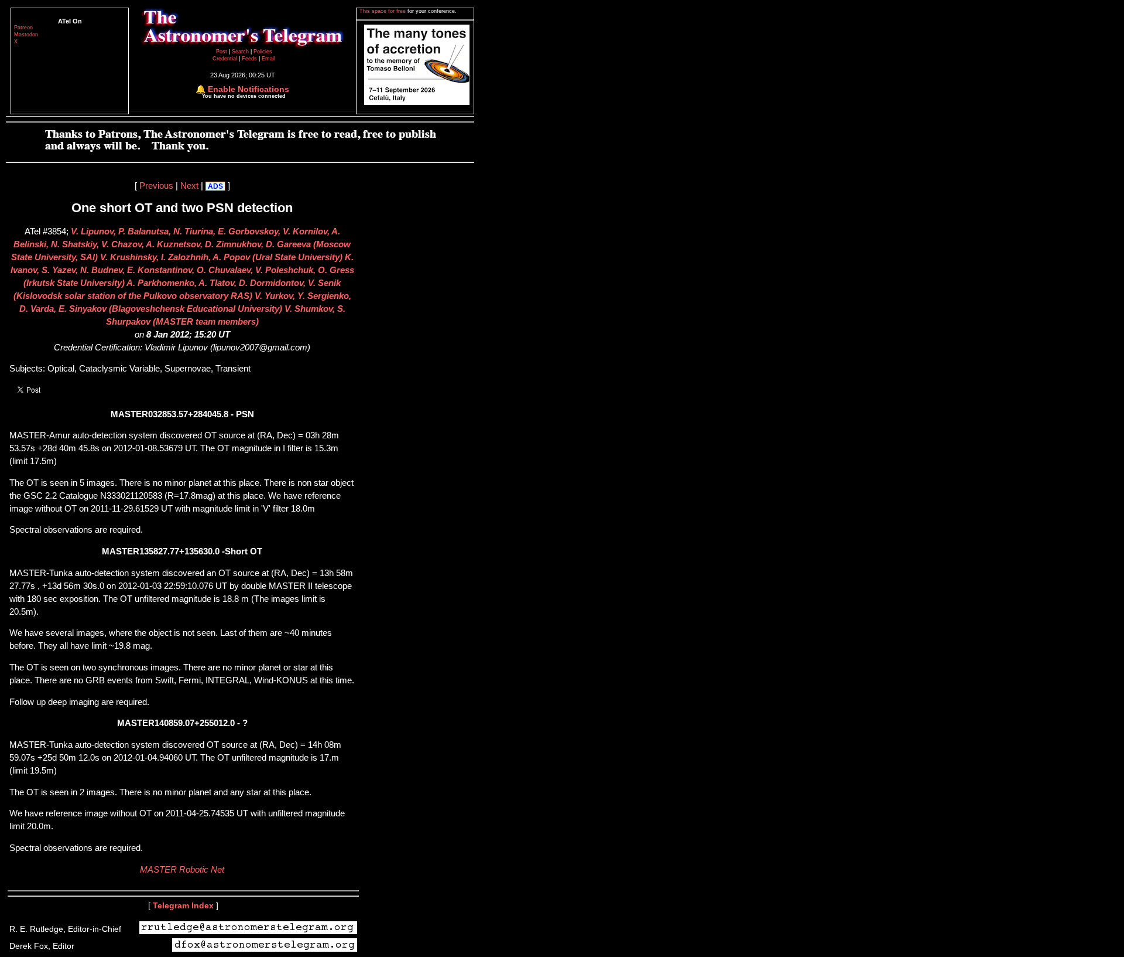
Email (268, 59)
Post (222, 52)
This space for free (383, 11)
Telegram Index (183, 905)
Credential (226, 59)
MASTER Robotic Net (182, 869)
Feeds (249, 59)
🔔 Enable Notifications (242, 89)
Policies (262, 52)
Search (241, 52)
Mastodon (26, 35)
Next (189, 185)
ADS (215, 186)
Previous (156, 185)
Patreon (23, 27)
